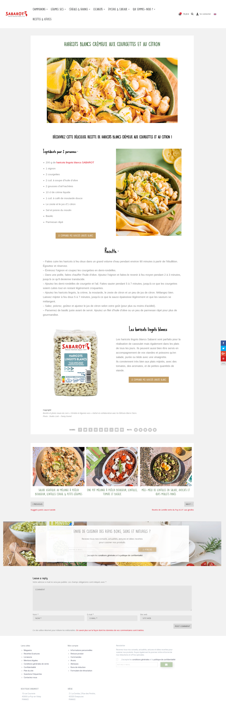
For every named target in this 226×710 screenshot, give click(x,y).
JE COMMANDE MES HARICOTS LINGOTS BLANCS (75, 235)
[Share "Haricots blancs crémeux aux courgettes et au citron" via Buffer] (106, 429)
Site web (143, 614)
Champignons (39, 9)
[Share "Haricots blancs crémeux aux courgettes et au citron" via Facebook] (80, 429)
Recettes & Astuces (42, 19)
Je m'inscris (147, 550)
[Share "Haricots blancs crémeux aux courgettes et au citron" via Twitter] (85, 429)
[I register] (166, 664)
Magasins (28, 650)
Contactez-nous (30, 677)
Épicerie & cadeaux (117, 9)
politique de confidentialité (131, 555)
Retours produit (77, 654)
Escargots (98, 9)
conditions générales (107, 555)
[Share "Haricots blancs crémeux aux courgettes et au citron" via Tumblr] (90, 429)
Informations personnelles (81, 650)
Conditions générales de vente (36, 664)
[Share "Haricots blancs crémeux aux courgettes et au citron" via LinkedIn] (101, 429)
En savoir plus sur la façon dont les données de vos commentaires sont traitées (110, 630)
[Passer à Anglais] (215, 14)
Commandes (76, 657)
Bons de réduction (78, 667)
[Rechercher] (192, 14)
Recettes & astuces (32, 654)
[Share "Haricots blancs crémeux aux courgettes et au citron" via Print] (122, 429)
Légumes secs (57, 9)
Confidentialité (30, 667)
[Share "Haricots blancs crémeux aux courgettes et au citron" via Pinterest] (95, 429)
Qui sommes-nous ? (143, 9)
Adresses (74, 664)
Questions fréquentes (33, 674)
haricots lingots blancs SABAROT (75, 162)
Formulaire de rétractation (81, 671)
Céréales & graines (78, 9)
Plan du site (28, 671)
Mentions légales (31, 660)
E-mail (90, 614)
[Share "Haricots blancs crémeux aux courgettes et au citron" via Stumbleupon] (111, 429)
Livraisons (28, 657)
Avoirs (73, 660)
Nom (36, 614)
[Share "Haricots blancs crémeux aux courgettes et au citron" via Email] (116, 429)
